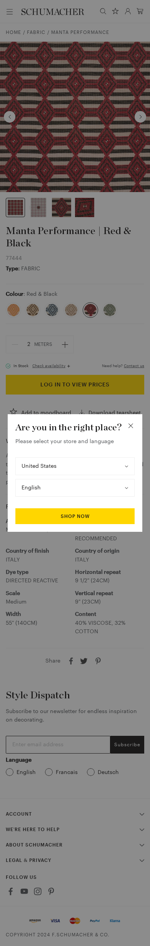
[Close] (131, 426)
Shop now (75, 516)
